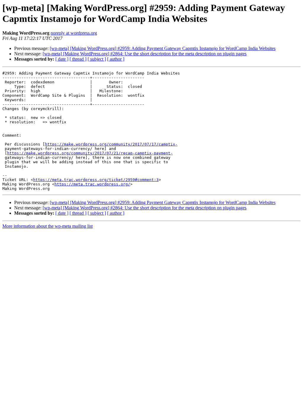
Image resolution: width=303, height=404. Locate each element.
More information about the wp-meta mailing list (47, 226)
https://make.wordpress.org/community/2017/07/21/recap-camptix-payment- (90, 153)
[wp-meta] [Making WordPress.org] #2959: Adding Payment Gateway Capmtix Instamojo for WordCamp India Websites (162, 48)
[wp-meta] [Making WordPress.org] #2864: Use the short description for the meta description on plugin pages (144, 53)
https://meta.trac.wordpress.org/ (92, 184)
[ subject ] (97, 59)
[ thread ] (78, 59)
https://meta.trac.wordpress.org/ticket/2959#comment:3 (96, 179)
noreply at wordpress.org (74, 32)
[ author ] (115, 59)
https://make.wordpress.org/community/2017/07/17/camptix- (111, 144)
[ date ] (61, 59)
